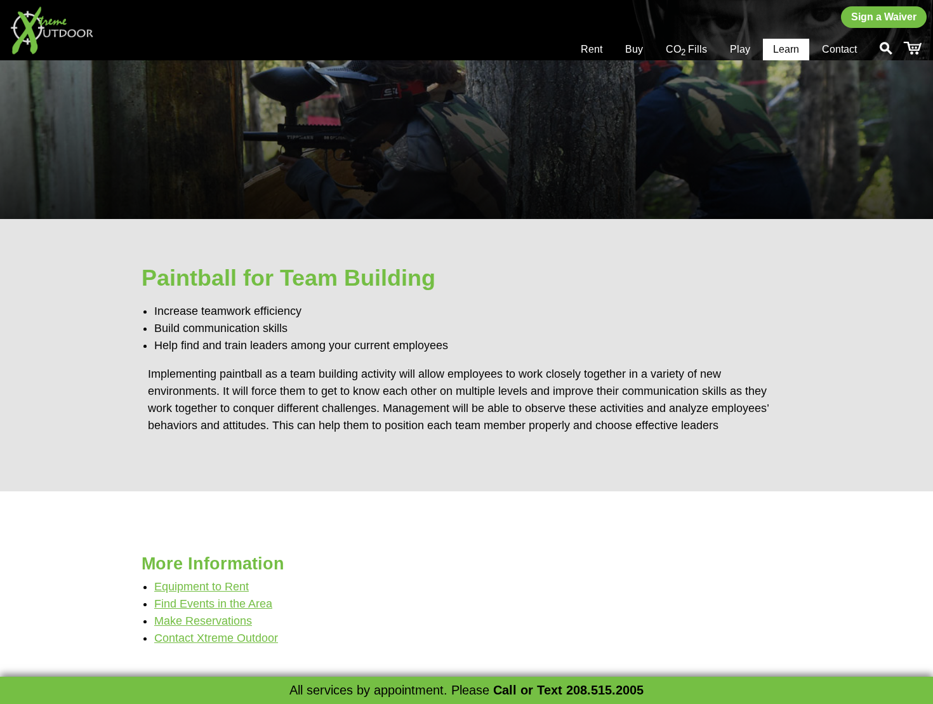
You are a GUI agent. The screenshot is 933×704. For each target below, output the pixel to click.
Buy (634, 49)
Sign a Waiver (883, 16)
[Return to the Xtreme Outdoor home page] (51, 30)
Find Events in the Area (213, 603)
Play (740, 49)
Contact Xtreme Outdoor (216, 638)
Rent (591, 49)
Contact (839, 49)
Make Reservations (203, 620)
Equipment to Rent (201, 586)
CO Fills (686, 50)
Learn (786, 49)
